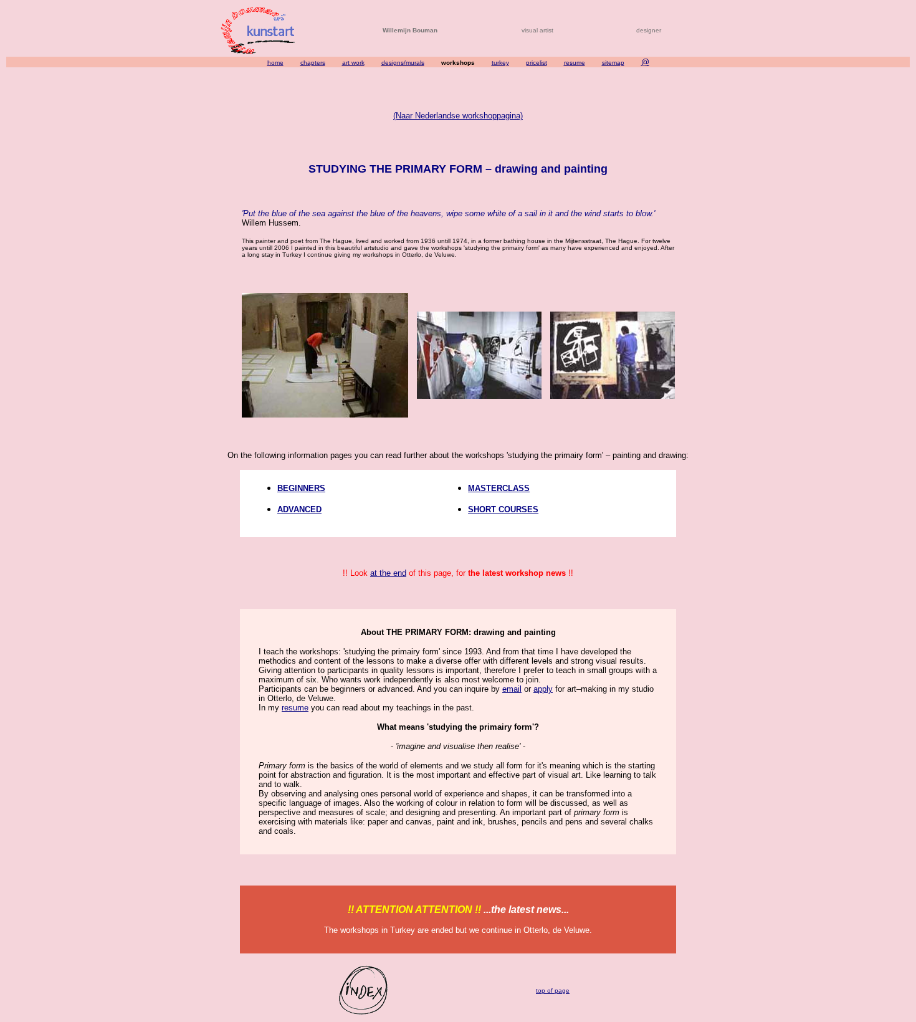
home (275, 62)
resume (574, 62)
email (512, 689)
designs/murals (402, 62)
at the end (388, 573)
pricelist (536, 62)
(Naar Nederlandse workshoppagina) (458, 115)
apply (543, 689)
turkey (500, 62)
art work (353, 62)
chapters (312, 62)
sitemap (613, 62)
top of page (553, 990)
